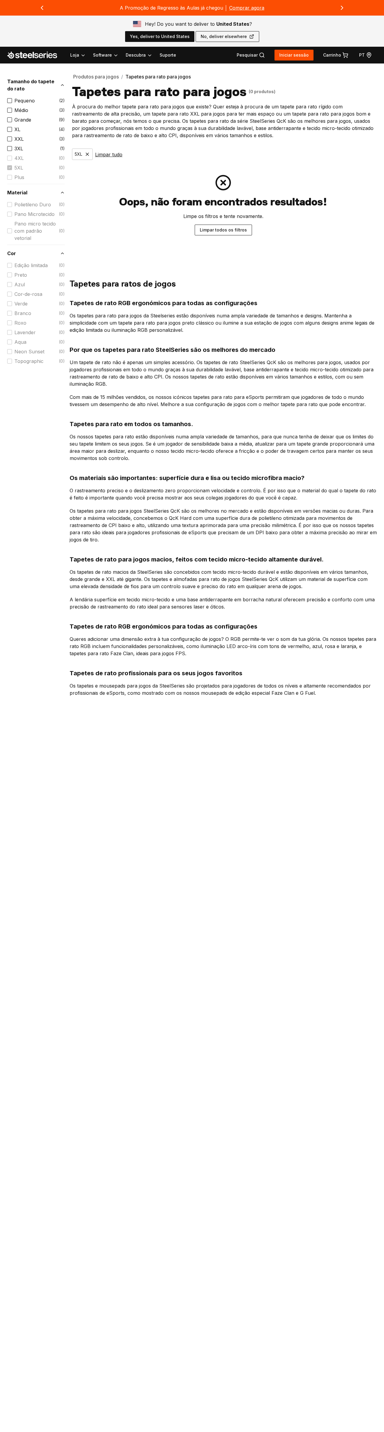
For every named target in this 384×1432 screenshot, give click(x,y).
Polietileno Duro (32, 205)
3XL (18, 149)
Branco (22, 313)
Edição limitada (31, 265)
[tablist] (111, 55)
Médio (21, 110)
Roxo (20, 323)
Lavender (25, 332)
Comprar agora (246, 8)
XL (17, 129)
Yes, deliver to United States (160, 36)
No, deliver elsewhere (224, 36)
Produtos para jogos (96, 77)
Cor (11, 253)
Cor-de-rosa (28, 294)
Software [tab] (102, 54)
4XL (19, 158)
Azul (19, 284)
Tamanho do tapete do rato (30, 85)
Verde (21, 304)
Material (17, 193)
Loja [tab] (74, 54)
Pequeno (24, 101)
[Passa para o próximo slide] (342, 7)
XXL (19, 139)
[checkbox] (9, 100)
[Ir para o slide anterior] (42, 7)
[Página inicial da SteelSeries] (35, 55)
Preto (20, 275)
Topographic (29, 361)
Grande (22, 120)
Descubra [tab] (136, 54)
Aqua (20, 342)
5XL (18, 168)
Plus (19, 177)
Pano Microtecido (34, 214)
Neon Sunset (29, 352)
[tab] (251, 55)
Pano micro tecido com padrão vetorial (35, 231)
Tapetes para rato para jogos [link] (158, 77)
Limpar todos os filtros (223, 229)
